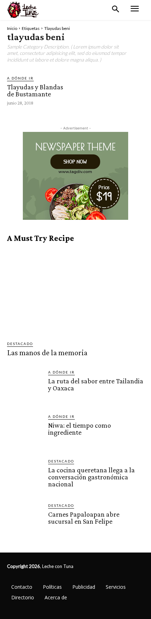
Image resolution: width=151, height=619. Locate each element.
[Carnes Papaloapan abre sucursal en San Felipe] (24, 520)
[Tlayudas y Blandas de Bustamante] (92, 90)
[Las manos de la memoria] (75, 292)
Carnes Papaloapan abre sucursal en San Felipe (83, 517)
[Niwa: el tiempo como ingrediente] (24, 431)
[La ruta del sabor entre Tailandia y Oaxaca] (24, 387)
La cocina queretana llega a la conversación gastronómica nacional (91, 477)
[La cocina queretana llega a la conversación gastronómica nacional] (24, 476)
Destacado (20, 344)
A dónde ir (20, 78)
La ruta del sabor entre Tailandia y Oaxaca (95, 384)
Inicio (12, 28)
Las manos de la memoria (47, 352)
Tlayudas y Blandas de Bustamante (35, 90)
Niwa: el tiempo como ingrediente (79, 428)
